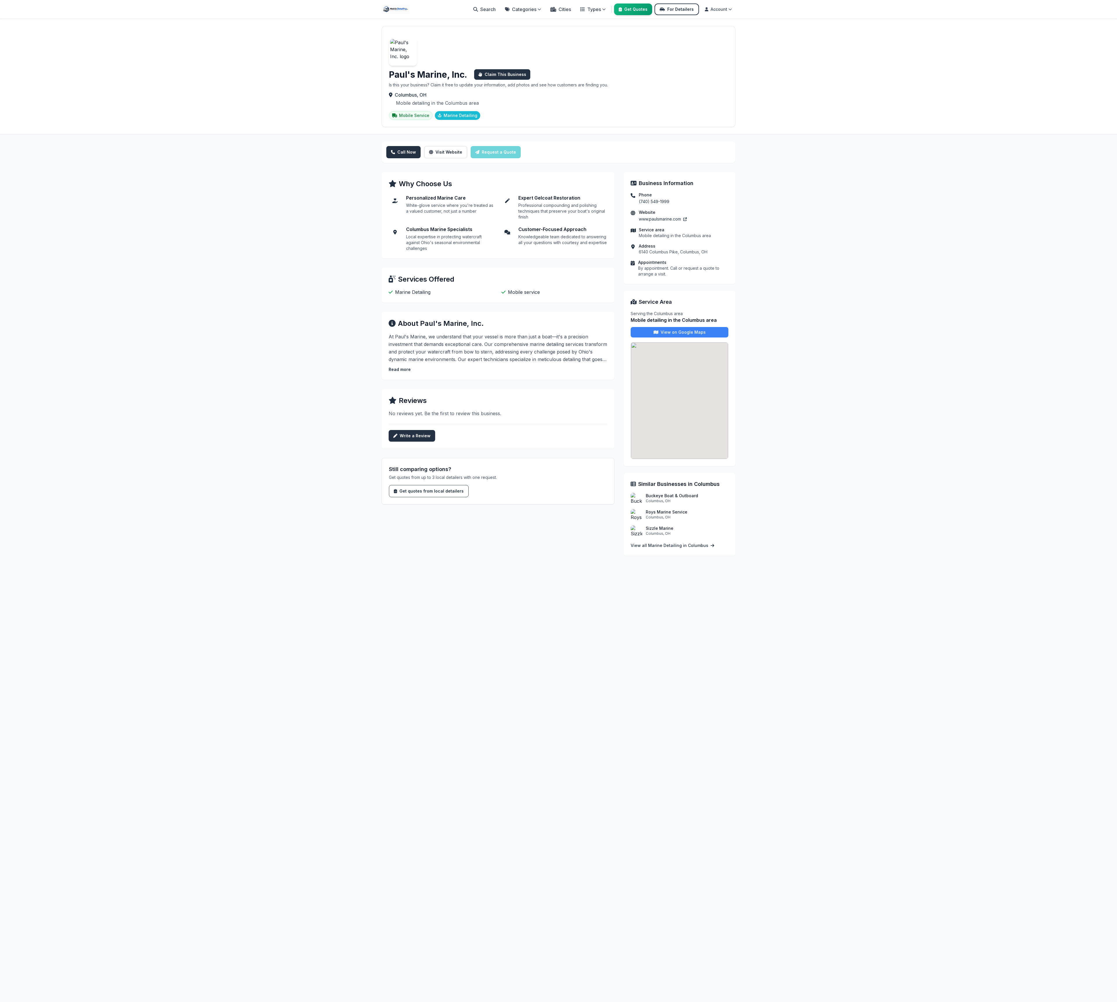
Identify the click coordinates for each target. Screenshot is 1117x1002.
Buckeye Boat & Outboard (672, 495)
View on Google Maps (683, 332)
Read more (400, 369)
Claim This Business (505, 74)
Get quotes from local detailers (431, 490)
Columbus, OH (410, 95)
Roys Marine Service (666, 511)
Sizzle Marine (659, 528)
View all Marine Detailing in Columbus (670, 545)
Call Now (406, 152)
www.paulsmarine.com (660, 218)
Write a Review (415, 435)
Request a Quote (499, 152)
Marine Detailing (460, 115)
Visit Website (448, 152)
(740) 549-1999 (654, 201)
